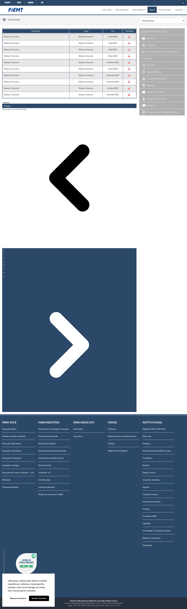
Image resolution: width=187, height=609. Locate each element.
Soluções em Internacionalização (52, 450)
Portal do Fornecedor (152, 501)
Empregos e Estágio (10, 465)
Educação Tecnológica (11, 450)
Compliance (147, 458)
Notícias (111, 443)
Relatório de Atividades (117, 450)
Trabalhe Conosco (150, 494)
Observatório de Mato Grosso (51, 458)
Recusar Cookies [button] (18, 598)
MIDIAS (152, 10)
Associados (78, 428)
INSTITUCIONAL (165, 10)
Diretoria (146, 443)
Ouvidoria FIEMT (150, 516)
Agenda (146, 487)
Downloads (14, 19)
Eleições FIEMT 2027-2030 (154, 428)
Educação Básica (9, 428)
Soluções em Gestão (47, 443)
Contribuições (44, 479)
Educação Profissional (11, 458)
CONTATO (179, 10)
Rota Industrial (44, 465)
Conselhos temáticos (151, 479)
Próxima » (7, 106)
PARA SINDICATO (139, 10)
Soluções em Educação (48, 436)
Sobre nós (147, 436)
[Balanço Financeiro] (129, 37)
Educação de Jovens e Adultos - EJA (18, 472)
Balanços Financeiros (152, 537)
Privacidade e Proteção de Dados (157, 530)
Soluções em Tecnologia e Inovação (53, 428)
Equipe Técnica (149, 472)
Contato (146, 508)
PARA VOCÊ (106, 10)
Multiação (6, 479)
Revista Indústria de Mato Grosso (122, 436)
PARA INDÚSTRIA (121, 10)
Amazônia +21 (44, 472)
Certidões (147, 523)
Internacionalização (10, 487)
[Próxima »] (69, 345)
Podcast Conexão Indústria (13, 436)
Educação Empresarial (11, 443)
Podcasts (112, 428)
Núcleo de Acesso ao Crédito (50, 494)
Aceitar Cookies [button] (39, 598)
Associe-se (78, 436)
